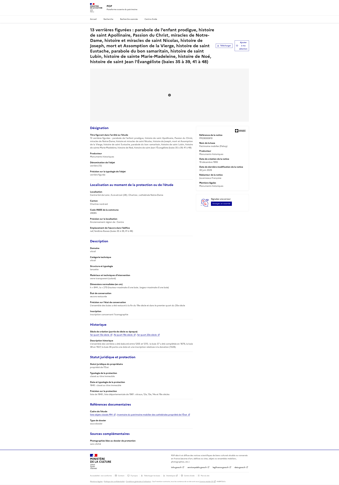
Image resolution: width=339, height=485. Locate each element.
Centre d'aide (151, 19)
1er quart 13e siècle (99, 334)
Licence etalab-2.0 (206, 481)
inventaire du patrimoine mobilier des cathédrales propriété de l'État (152, 414)
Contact (121, 476)
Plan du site (205, 476)
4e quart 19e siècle (123, 334)
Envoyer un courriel (221, 203)
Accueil (93, 19)
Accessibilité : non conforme (101, 476)
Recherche (108, 19)
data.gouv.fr (240, 467)
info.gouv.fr (176, 467)
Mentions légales (96, 481)
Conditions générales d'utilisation (138, 481)
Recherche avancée (129, 19)
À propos (134, 476)
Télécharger (225, 45)
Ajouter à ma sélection (243, 45)
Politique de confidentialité (114, 481)
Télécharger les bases (152, 476)
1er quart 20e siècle (147, 334)
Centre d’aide (189, 476)
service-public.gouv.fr (197, 467)
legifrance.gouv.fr (221, 467)
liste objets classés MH (101, 414)
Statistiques (170, 476)
